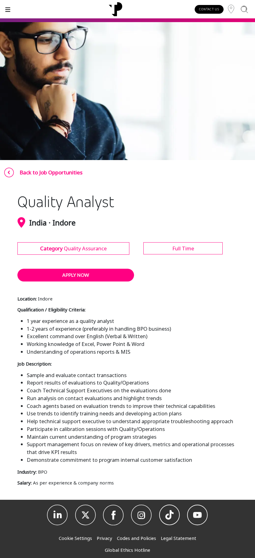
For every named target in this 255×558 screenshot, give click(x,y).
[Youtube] (197, 515)
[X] (85, 515)
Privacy (104, 538)
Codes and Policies (136, 538)
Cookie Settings (75, 538)
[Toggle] (8, 9)
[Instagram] (141, 515)
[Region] (231, 9)
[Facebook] (113, 515)
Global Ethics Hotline (127, 550)
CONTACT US (209, 9)
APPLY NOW (75, 275)
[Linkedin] (57, 515)
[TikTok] (169, 515)
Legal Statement (178, 538)
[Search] (244, 9)
